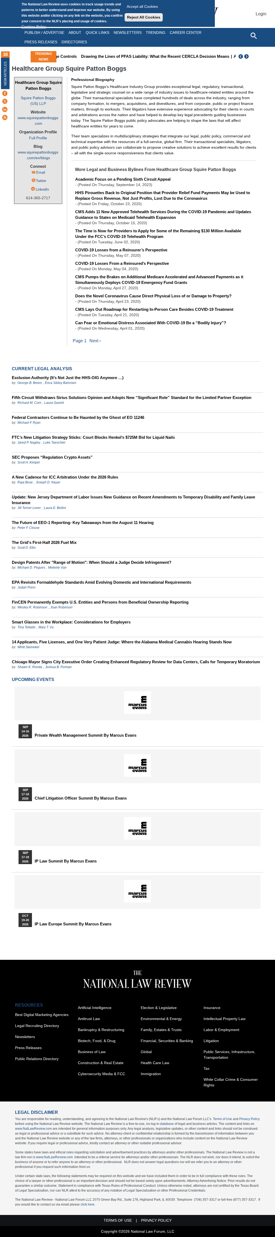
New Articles (5, 73)
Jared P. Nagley (28, 442)
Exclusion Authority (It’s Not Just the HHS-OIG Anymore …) (68, 377)
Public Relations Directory (37, 1059)
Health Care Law (155, 1063)
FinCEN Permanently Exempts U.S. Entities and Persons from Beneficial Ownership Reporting (100, 602)
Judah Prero (26, 587)
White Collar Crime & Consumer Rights (231, 1082)
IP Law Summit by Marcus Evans (66, 861)
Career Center (185, 32)
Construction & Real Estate (101, 1063)
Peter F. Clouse (28, 528)
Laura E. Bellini (55, 508)
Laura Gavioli (54, 403)
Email (40, 172)
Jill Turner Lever (29, 508)
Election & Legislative (159, 1008)
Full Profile (38, 138)
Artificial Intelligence (94, 1008)
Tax (206, 1068)
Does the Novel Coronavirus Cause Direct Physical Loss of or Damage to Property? (153, 296)
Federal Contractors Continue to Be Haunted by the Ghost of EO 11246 (78, 417)
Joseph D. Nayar (48, 482)
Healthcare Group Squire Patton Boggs (38, 85)
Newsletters (128, 32)
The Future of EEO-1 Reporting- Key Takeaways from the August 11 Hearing (83, 522)
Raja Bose (25, 482)
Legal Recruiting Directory (37, 1026)
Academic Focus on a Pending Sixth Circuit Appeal (123, 179)
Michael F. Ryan (29, 423)
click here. (88, 1204)
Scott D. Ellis (26, 548)
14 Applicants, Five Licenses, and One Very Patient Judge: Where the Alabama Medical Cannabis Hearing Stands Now (122, 642)
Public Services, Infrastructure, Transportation (229, 1055)
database (167, 1124)
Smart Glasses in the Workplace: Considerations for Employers (71, 622)
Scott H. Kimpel (28, 462)
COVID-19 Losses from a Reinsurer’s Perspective (121, 250)
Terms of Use (222, 1119)
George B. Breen (29, 383)
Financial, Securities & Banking (167, 1041)
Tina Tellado (26, 627)
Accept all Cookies (142, 6)
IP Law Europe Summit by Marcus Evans (73, 924)
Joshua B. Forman (58, 667)
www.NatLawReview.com (33, 1129)
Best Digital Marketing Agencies (41, 1015)
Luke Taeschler (54, 442)
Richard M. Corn (29, 403)
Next (247, 56)
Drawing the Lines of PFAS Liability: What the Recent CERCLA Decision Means (139, 56)
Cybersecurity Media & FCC (101, 1074)
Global (146, 1052)
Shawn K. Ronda (29, 667)
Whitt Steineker (28, 647)
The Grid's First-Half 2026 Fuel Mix (44, 542)
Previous (241, 56)
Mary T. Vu (46, 627)
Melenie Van (57, 567)
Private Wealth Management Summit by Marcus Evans (85, 735)
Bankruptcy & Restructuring (101, 1030)
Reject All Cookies (143, 17)
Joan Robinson (61, 607)
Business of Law (92, 1052)
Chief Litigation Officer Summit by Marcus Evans (81, 798)
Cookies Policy (33, 26)
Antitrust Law (89, 1019)
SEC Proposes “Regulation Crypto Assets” (52, 457)
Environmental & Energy (161, 1019)
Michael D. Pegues (31, 567)
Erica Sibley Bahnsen (60, 383)
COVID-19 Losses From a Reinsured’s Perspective (122, 263)
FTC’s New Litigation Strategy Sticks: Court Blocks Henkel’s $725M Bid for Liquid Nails (93, 437)
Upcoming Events (33, 679)
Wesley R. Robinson (32, 607)
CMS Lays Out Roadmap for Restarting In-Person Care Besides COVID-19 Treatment (154, 309)
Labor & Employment (221, 1030)
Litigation (211, 1041)
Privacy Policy (249, 1119)
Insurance (212, 1008)
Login (261, 14)
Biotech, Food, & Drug (96, 1041)
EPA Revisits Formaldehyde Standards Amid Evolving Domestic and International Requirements (101, 582)
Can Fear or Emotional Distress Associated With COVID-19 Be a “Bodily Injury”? (150, 322)
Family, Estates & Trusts (161, 1030)
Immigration (151, 1074)
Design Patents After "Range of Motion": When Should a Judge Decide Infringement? (91, 562)
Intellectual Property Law (224, 1019)
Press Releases (28, 1048)
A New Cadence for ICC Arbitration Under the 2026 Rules (65, 477)
